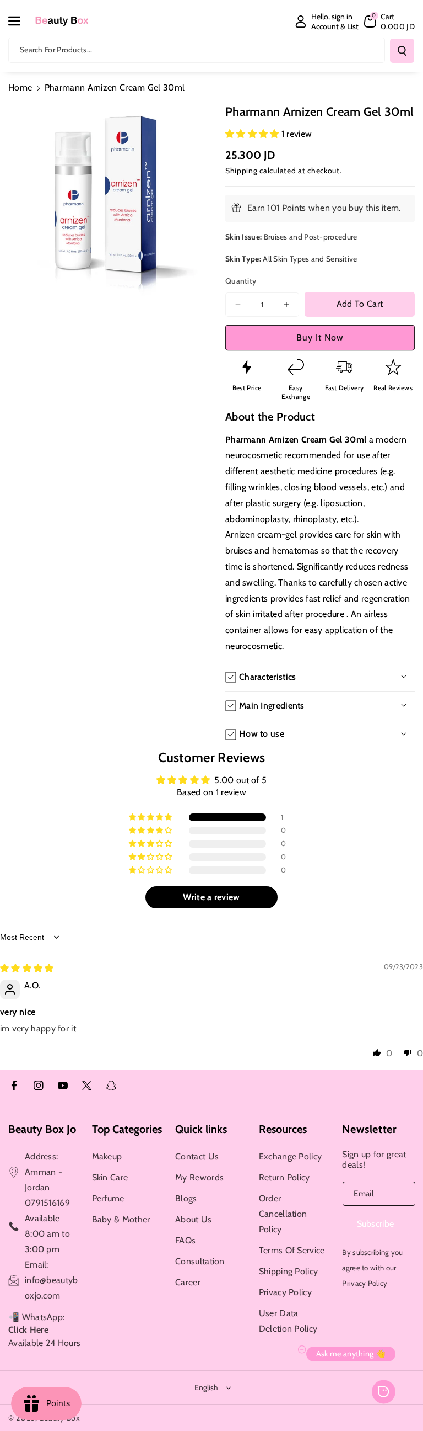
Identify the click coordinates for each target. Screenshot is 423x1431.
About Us (193, 1219)
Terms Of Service (292, 1250)
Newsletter (369, 1129)
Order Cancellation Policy (283, 1214)
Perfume (108, 1198)
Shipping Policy (288, 1271)
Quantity (240, 281)
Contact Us (197, 1156)
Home (20, 87)
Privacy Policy (285, 1292)
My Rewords (199, 1177)
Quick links (201, 1129)
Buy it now (320, 337)
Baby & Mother (121, 1219)
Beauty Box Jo (42, 1129)
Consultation (200, 1261)
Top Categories (127, 1129)
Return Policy (284, 1177)
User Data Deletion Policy (288, 1321)
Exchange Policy (290, 1156)
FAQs (185, 1240)
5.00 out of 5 (240, 780)
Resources (283, 1129)
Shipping (241, 170)
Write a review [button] (211, 897)
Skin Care (110, 1177)
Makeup (107, 1156)
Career (187, 1282)
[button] (20, 21)
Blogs (186, 1198)
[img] (27, 968)
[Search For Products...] (402, 51)
